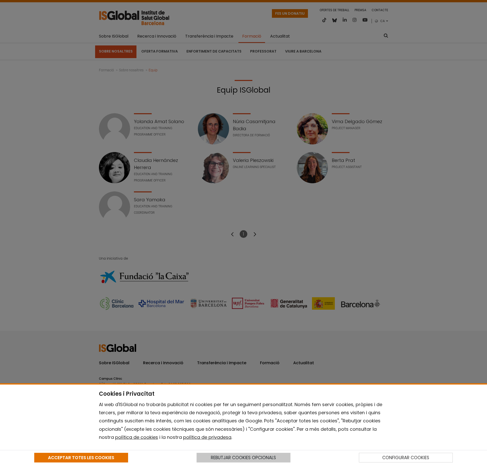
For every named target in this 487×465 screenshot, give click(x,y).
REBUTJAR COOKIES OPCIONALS (243, 458)
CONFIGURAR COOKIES (405, 458)
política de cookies (136, 437)
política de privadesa (207, 437)
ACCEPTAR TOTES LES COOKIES (81, 458)
